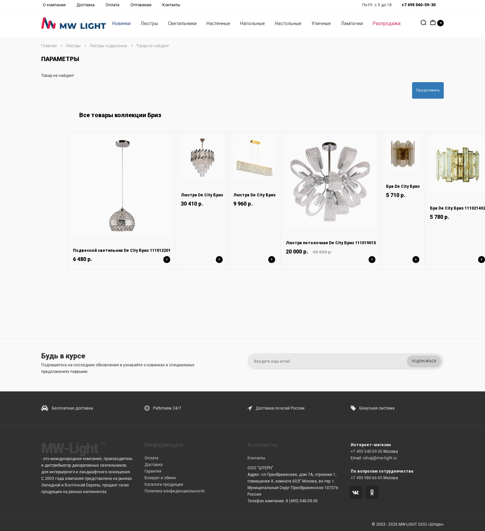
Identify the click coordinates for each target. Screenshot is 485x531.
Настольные (288, 23)
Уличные (321, 23)
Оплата (112, 5)
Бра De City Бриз (403, 186)
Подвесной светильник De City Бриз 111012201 (122, 250)
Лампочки (352, 23)
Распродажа (387, 23)
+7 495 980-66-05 (366, 478)
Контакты (171, 5)
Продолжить (428, 90)
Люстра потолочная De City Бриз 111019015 (331, 243)
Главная (49, 46)
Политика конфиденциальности (175, 491)
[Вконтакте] (357, 493)
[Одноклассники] (373, 493)
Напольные (252, 23)
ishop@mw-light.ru (380, 458)
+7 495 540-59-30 (366, 451)
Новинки (121, 23)
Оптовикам (140, 5)
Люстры (149, 23)
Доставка (86, 5)
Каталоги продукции (164, 484)
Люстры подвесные (108, 46)
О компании (54, 5)
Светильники (182, 23)
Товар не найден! (152, 46)
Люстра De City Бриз (202, 195)
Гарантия (153, 471)
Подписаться (424, 361)
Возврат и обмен (160, 478)
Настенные (218, 23)
